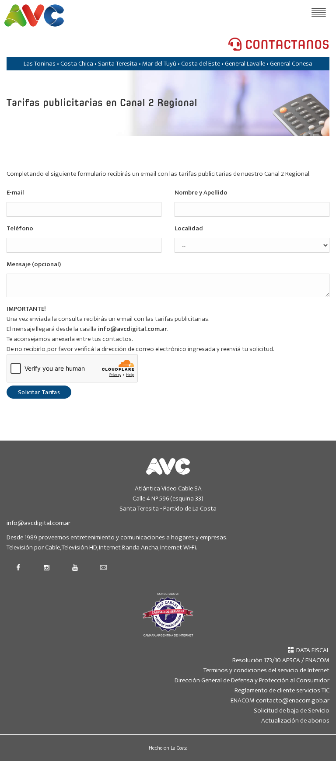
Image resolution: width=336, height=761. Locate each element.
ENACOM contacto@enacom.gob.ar (280, 700)
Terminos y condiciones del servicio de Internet (266, 670)
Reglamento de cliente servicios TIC (281, 690)
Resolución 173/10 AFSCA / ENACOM (280, 660)
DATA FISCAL (311, 650)
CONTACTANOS (285, 45)
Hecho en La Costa (168, 748)
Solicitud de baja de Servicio (291, 710)
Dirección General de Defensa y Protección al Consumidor (252, 680)
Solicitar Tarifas (39, 392)
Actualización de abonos (295, 720)
